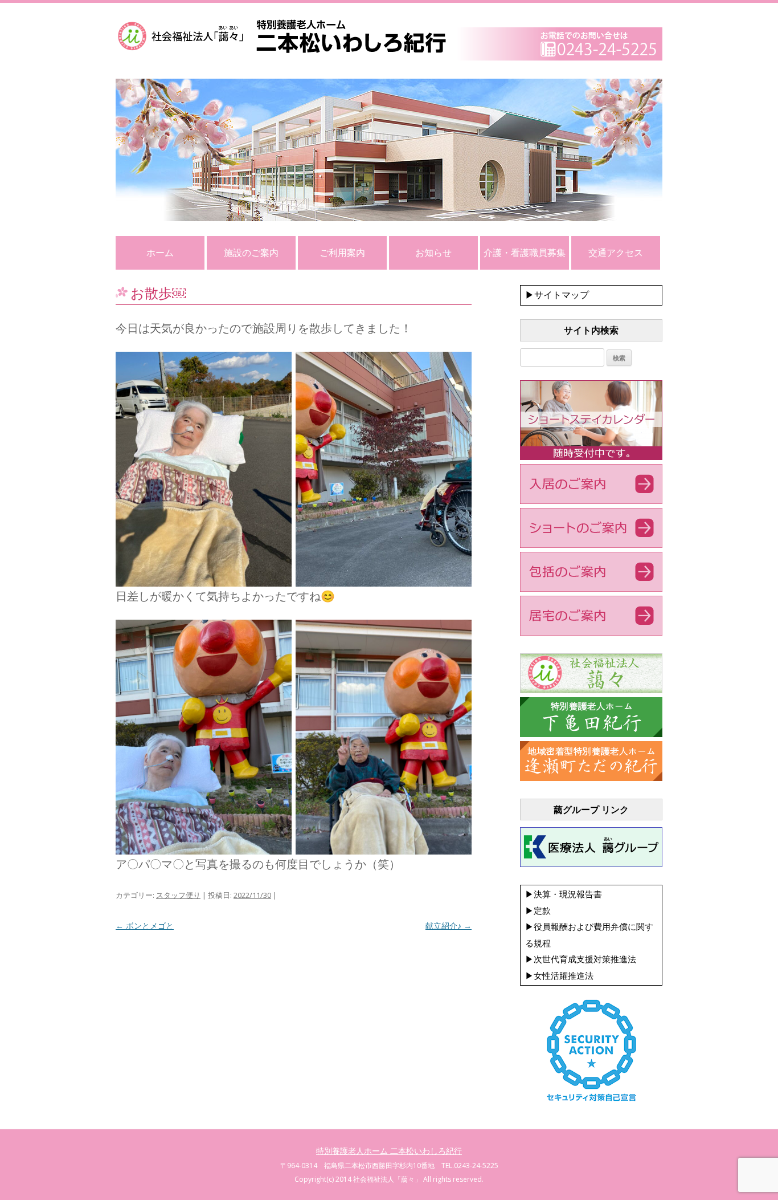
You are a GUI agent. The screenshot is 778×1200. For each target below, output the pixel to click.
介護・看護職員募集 (525, 252)
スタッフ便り (178, 895)
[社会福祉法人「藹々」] (591, 690)
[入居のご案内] (591, 501)
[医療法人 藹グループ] (591, 864)
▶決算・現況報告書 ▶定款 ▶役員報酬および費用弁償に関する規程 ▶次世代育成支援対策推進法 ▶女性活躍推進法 (589, 934)
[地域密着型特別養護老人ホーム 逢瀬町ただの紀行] (591, 778)
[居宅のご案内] (591, 633)
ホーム (160, 252)
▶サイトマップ (557, 294)
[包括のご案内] (591, 589)
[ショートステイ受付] (591, 457)
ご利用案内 (342, 252)
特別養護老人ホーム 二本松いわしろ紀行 (389, 1150)
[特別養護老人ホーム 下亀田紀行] (591, 734)
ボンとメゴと (145, 925)
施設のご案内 (251, 252)
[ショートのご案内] (591, 545)
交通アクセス (615, 252)
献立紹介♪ (448, 925)
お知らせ (433, 252)
